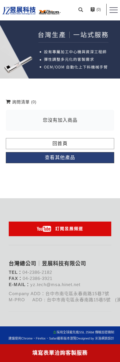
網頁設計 (107, 338)
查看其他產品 (60, 157)
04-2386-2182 (37, 272)
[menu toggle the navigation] (114, 10)
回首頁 (60, 143)
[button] (81, 9)
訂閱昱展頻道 (69, 228)
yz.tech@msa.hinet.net (55, 284)
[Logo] (31, 10)
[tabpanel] (60, 49)
